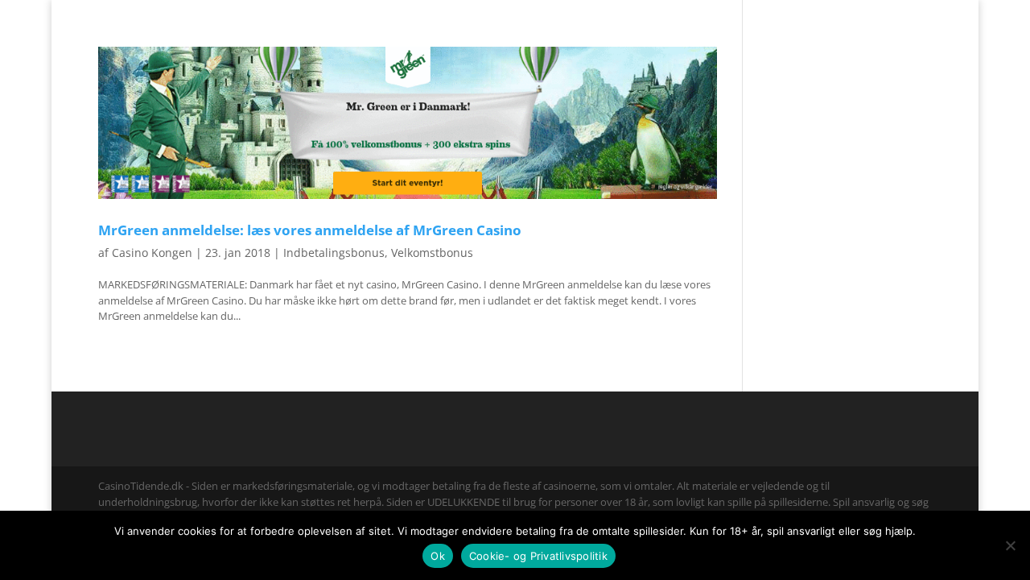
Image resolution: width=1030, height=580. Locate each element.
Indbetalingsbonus (334, 252)
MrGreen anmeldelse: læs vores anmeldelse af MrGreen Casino (309, 229)
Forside (860, 13)
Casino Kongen (152, 252)
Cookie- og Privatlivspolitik (538, 555)
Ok (438, 555)
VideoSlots (509, 43)
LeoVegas (584, 43)
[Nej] (1010, 545)
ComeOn (912, 13)
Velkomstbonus (432, 252)
